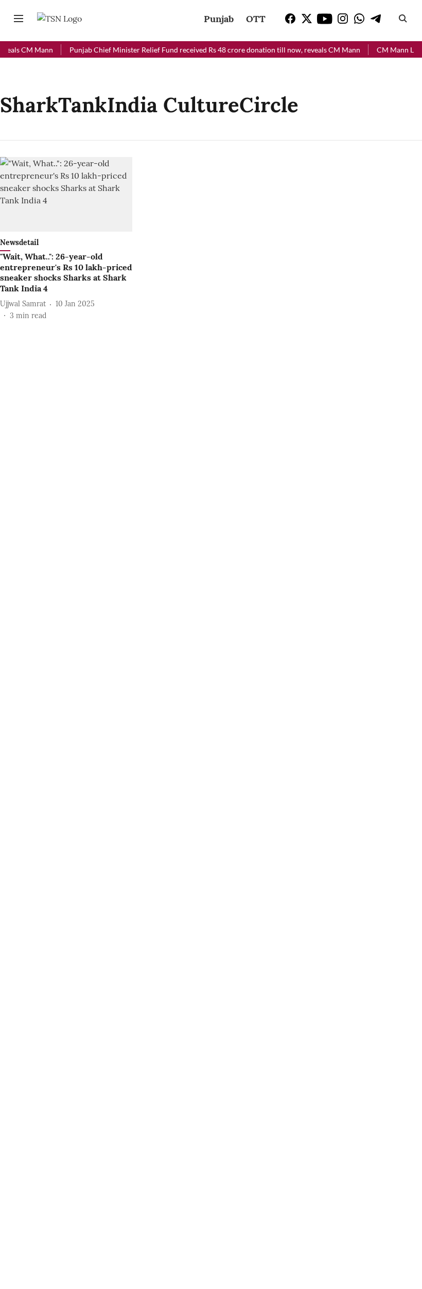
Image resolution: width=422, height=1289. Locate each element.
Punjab (219, 19)
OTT (256, 19)
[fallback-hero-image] (66, 194)
